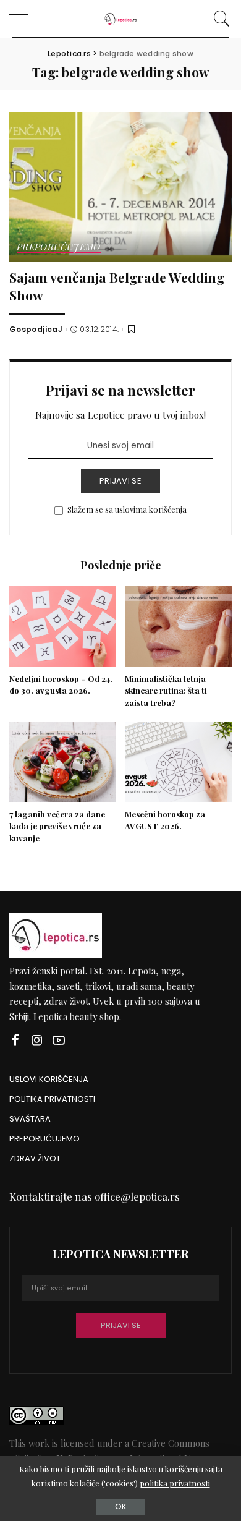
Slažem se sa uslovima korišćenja (127, 509)
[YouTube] (59, 1040)
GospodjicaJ (35, 329)
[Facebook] (15, 1040)
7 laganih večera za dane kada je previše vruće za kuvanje (57, 826)
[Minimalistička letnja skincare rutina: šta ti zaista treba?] (178, 626)
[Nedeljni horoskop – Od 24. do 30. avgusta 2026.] (62, 626)
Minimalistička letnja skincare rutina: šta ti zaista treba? (166, 691)
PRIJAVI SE (120, 481)
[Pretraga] (220, 18)
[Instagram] (37, 1040)
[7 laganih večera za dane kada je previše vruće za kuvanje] (62, 762)
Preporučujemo (59, 247)
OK (121, 1506)
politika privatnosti (175, 1483)
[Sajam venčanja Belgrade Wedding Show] (120, 187)
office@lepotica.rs (137, 1196)
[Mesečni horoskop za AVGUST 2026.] (178, 762)
